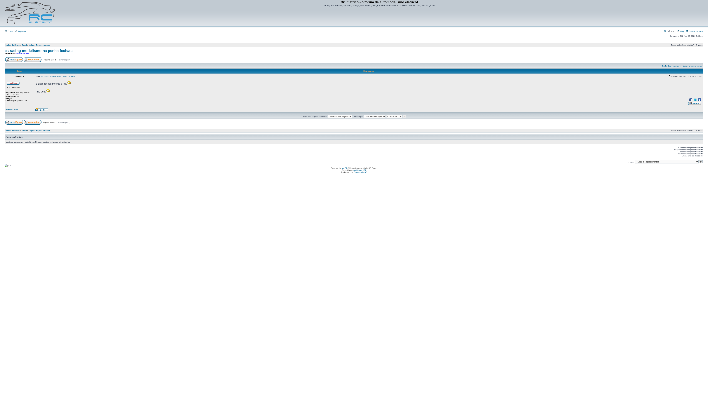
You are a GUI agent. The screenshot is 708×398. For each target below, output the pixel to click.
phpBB (345, 168)
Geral (24, 45)
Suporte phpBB (360, 172)
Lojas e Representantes (39, 45)
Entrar (10, 31)
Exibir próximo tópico (692, 66)
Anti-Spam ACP (360, 170)
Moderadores (22, 53)
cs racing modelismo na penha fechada (39, 51)
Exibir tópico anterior (671, 66)
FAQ (681, 31)
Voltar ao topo (12, 110)
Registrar (21, 31)
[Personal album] (694, 104)
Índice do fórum (13, 45)
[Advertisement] (379, 17)
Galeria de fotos (695, 31)
